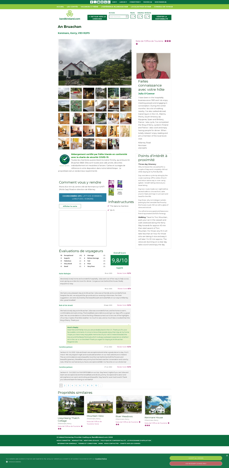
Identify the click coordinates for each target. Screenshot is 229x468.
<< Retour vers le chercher (97, 18)
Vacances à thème (89, 7)
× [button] (227, 456)
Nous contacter (111, 443)
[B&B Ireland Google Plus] (109, 2)
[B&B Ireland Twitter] (95, 2)
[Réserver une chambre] (71, 406)
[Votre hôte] (153, 66)
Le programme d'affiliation (139, 440)
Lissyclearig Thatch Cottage (68, 419)
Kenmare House (154, 417)
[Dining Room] (101, 144)
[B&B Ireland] (70, 15)
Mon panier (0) (160, 2)
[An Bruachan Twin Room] (76, 131)
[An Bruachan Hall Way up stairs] (126, 131)
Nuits (132, 13)
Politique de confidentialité (113, 440)
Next (128, 62)
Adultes (140, 13)
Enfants (147, 13)
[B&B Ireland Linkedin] (105, 2)
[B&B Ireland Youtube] (98, 2)
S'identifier (135, 2)
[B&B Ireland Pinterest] (102, 2)
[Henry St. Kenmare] (89, 93)
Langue (123, 2)
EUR (114, 2)
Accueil (60, 7)
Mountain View (95, 416)
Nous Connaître (63, 440)
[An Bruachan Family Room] (126, 118)
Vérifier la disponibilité (161, 18)
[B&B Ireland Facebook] (91, 2)
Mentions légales (91, 440)
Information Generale (67, 443)
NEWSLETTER (77, 440)
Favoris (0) (147, 2)
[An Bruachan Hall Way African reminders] (113, 131)
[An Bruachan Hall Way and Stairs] (101, 131)
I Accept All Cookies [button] (195, 458)
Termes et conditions (87, 443)
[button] (56, 462)
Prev (61, 62)
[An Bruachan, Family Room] (64, 131)
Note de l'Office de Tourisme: (150, 41)
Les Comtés (72, 7)
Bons (101, 443)
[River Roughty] (64, 106)
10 (96, 385)
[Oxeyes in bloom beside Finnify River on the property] (126, 93)
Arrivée (112, 13)
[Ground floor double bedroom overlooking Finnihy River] (64, 144)
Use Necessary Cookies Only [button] (195, 463)
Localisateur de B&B (141, 7)
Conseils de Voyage (163, 7)
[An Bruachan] (64, 93)
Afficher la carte (70, 206)
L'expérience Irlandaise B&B (114, 7)
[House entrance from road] (101, 93)
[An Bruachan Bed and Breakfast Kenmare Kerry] (89, 106)
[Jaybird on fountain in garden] (113, 93)
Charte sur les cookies (130, 443)
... (100, 385)
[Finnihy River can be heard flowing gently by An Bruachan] (89, 144)
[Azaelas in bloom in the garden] (76, 93)
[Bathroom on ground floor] (76, 144)
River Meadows (124, 416)
